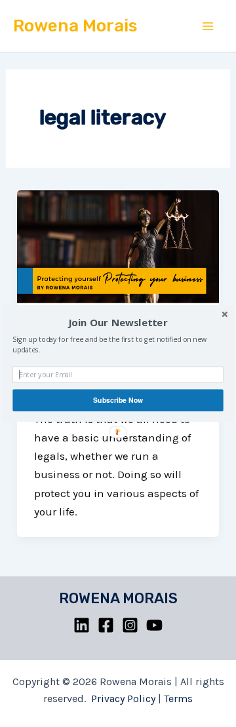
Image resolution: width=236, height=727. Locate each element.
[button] (118, 323)
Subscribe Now (118, 400)
